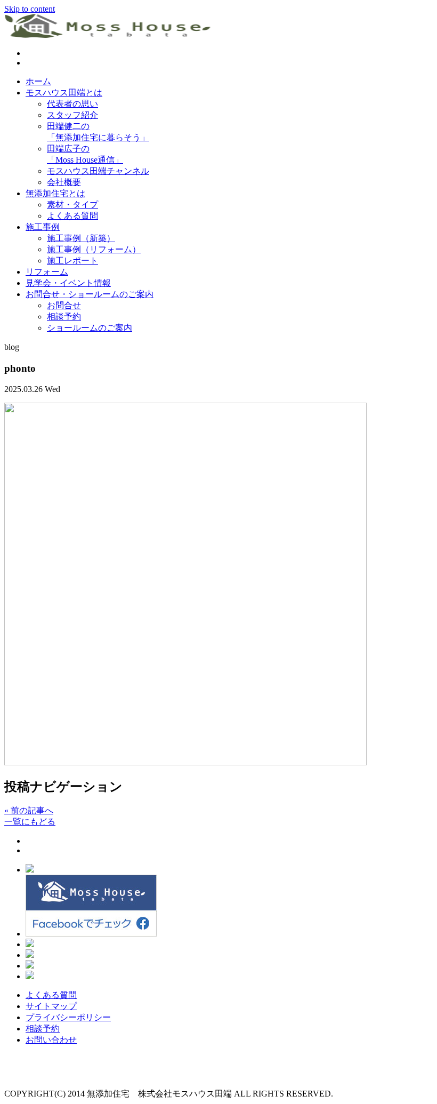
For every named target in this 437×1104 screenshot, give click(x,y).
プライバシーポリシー (68, 1017)
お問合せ (64, 305)
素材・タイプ (72, 204)
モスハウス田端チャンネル (98, 170)
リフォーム (47, 271)
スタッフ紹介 (72, 114)
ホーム (38, 81)
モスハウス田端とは (64, 92)
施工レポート (72, 260)
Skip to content (29, 8)
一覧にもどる (29, 821)
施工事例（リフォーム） (94, 249)
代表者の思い (72, 103)
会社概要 (64, 182)
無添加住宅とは (55, 193)
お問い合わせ (51, 1039)
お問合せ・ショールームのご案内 (89, 294)
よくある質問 (72, 215)
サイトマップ (51, 1006)
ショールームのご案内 (89, 327)
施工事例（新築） (81, 238)
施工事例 (43, 226)
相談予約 (64, 316)
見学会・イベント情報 (68, 282)
